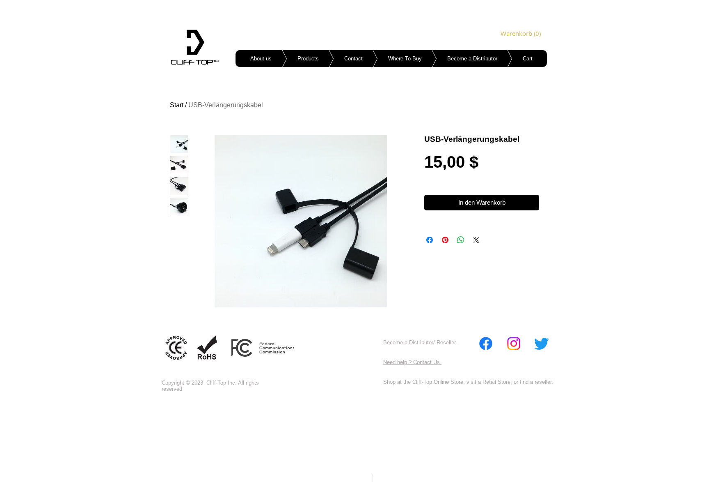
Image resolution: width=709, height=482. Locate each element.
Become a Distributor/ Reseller (420, 342)
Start (176, 104)
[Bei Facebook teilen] (430, 240)
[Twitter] (541, 343)
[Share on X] (476, 240)
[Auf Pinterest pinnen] (445, 240)
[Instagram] (513, 343)
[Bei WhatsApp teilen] (461, 240)
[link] (512, 33)
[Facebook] (485, 343)
